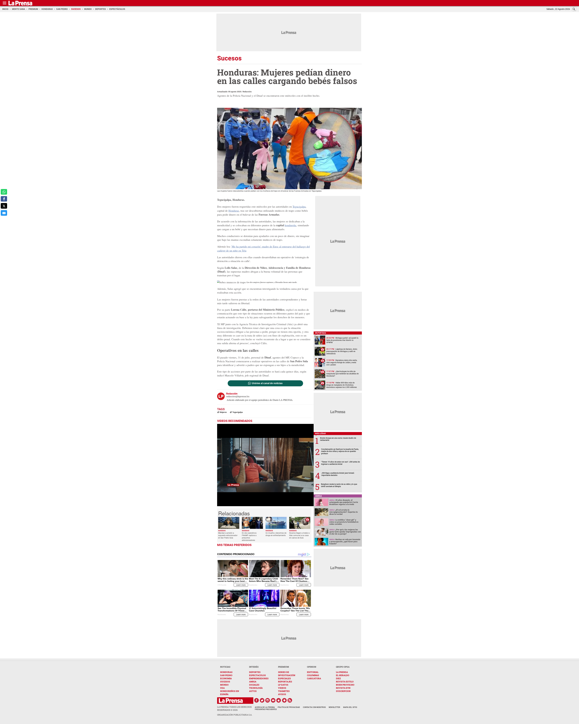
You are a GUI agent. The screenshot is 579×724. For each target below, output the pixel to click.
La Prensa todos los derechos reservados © (234, 708)
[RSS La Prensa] (290, 700)
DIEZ (338, 678)
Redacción (247, 91)
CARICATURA (314, 678)
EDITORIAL (312, 672)
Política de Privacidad (289, 707)
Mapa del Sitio (350, 707)
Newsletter (334, 707)
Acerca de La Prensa (265, 707)
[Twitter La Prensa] (262, 700)
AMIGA (252, 681)
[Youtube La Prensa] (273, 700)
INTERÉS (254, 666)
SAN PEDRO (226, 675)
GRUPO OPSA (343, 666)
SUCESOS (225, 681)
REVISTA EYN (343, 687)
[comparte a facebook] (4, 199)
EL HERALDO (342, 675)
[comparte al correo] (4, 213)
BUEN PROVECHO (345, 684)
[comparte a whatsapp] (4, 192)
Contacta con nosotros (314, 707)
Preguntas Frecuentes (266, 709)
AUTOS (253, 691)
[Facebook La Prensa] (256, 700)
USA (222, 687)
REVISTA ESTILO (345, 681)
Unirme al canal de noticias (267, 383)
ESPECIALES (284, 678)
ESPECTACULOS (257, 675)
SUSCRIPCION (343, 691)
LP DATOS (283, 684)
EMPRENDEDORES (259, 678)
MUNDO (224, 684)
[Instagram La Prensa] (267, 700)
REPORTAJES (285, 681)
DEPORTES (255, 672)
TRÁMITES (284, 691)
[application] (265, 465)
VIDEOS (282, 687)
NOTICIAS (225, 666)
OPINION (311, 666)
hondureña (290, 225)
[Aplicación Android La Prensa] (284, 700)
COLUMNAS (313, 675)
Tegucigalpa (299, 206)
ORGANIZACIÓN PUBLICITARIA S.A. (234, 714)
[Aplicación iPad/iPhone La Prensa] (278, 700)
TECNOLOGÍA (256, 687)
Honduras (233, 210)
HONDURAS (226, 672)
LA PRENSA (342, 672)
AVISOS (282, 694)
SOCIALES (254, 684)
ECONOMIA (226, 678)
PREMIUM (283, 666)
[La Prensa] (231, 700)
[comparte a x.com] (4, 206)
